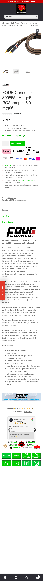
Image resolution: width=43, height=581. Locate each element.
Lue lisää (37, 151)
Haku (27, 577)
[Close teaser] (6, 281)
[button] (37, 30)
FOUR (12, 200)
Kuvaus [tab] (5, 210)
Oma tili (16, 577)
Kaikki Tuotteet (15, 23)
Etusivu (7, 23)
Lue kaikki (10, 408)
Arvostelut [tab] (5, 216)
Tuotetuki (8, 165)
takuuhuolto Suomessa (25, 180)
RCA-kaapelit (34, 23)
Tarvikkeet (25, 23)
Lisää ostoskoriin (17, 143)
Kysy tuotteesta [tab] (7, 222)
